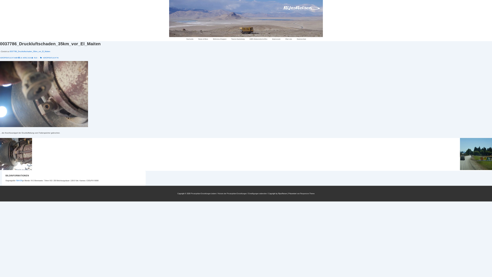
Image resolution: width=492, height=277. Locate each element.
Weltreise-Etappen (219, 39)
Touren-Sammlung (238, 39)
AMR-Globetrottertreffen (258, 39)
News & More (203, 39)
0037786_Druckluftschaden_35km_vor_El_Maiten (30, 51)
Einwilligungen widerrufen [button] (257, 194)
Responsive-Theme (307, 194)
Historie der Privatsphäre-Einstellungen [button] (232, 194)
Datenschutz (301, 39)
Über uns (288, 39)
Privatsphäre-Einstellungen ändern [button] (203, 194)
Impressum (276, 39)
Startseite (189, 39)
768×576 (19, 181)
